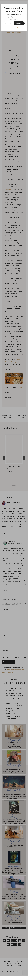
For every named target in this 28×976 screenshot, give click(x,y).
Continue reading (14, 28)
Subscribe (19, 23)
